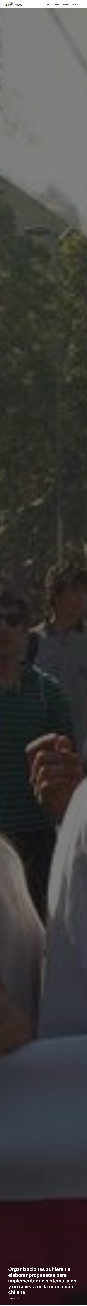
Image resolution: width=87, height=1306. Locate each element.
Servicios (66, 4)
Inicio (47, 4)
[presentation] (50, 4)
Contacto (75, 4)
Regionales (56, 4)
